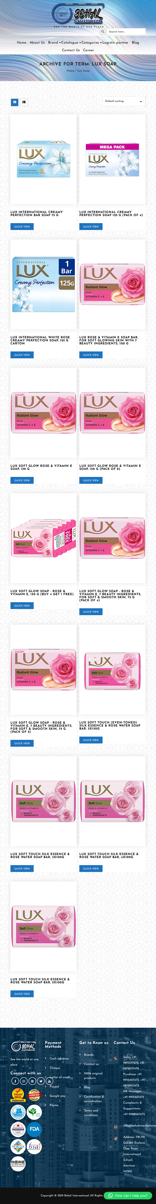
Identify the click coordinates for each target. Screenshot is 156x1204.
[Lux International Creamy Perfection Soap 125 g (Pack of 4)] (112, 159)
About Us (37, 43)
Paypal (54, 1086)
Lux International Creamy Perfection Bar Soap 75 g (36, 214)
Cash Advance (59, 1058)
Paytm (54, 1105)
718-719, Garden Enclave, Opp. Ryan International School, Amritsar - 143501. (134, 1154)
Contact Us (71, 50)
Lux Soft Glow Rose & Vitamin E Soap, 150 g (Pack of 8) (110, 468)
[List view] (24, 102)
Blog (135, 43)
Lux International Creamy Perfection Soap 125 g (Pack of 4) (111, 214)
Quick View (22, 227)
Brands (89, 1054)
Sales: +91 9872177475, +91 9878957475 (133, 1063)
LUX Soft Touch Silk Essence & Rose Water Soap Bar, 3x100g (40, 856)
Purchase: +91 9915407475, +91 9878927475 (134, 1080)
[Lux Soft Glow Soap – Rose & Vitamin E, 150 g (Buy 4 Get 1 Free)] (43, 538)
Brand (53, 43)
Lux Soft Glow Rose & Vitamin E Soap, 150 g (41, 468)
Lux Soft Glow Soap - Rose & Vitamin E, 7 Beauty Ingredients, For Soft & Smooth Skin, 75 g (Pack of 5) (41, 727)
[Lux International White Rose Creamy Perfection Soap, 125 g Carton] (43, 284)
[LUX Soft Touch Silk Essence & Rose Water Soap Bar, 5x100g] (43, 926)
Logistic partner (115, 43)
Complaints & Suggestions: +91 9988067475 (134, 1108)
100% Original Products (93, 1076)
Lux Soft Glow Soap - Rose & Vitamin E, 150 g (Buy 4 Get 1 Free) (42, 593)
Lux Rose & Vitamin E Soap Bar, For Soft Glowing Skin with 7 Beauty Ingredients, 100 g (108, 340)
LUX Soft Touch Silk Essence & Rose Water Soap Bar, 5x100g (40, 981)
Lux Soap (83, 70)
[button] (128, 1195)
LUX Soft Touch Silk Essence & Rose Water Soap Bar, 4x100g (109, 856)
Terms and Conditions (91, 1113)
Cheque (55, 1068)
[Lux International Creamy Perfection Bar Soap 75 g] (43, 159)
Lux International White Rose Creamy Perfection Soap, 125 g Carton (40, 340)
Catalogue (69, 43)
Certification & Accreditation (94, 1099)
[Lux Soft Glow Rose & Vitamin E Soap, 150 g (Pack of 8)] (112, 413)
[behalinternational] (78, 14)
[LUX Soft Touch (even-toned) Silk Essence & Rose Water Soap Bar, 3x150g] (112, 670)
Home (21, 43)
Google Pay (57, 1096)
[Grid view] (14, 102)
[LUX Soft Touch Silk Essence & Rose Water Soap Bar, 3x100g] (43, 801)
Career (88, 50)
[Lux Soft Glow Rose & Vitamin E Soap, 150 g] (43, 413)
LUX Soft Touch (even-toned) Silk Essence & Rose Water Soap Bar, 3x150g (109, 725)
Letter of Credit (60, 1077)
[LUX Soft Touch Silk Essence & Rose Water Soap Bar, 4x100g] (112, 801)
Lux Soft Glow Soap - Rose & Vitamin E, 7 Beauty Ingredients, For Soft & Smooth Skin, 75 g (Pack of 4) (110, 596)
